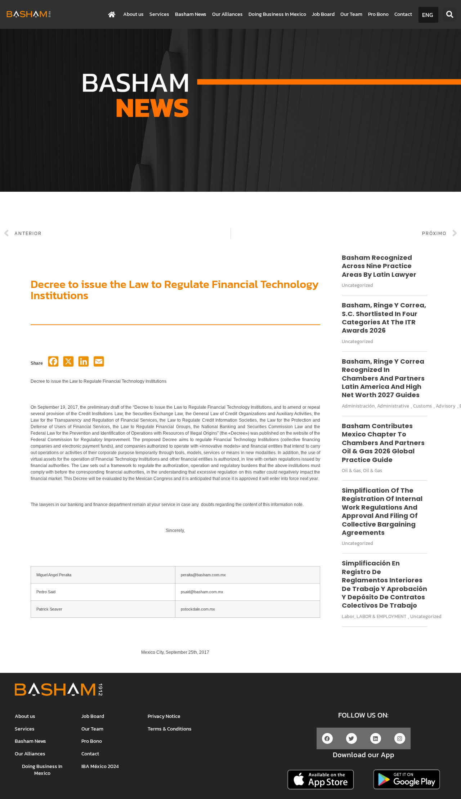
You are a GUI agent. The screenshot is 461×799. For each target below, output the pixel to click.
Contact (403, 14)
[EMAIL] (98, 363)
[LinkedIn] (83, 363)
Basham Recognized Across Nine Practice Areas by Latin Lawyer (379, 266)
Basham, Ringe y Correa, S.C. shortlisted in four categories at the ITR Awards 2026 (384, 318)
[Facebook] (53, 363)
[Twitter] (351, 738)
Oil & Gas (351, 470)
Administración (358, 406)
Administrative (393, 406)
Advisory (446, 406)
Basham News (190, 14)
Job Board (323, 14)
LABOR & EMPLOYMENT (381, 616)
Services (159, 14)
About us (133, 14)
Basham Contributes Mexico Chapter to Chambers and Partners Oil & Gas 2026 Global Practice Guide (383, 442)
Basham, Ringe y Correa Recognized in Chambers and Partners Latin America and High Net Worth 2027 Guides (383, 378)
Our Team (351, 14)
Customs (422, 406)
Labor (348, 616)
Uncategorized (357, 285)
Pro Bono (378, 14)
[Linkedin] (375, 738)
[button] (449, 14)
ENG (427, 14)
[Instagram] (399, 738)
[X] (68, 363)
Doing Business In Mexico (277, 14)
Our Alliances (227, 14)
